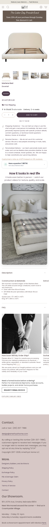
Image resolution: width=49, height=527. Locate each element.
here (18, 364)
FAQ (3, 307)
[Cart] (45, 7)
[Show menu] (3, 7)
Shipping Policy (8, 468)
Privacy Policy (7, 481)
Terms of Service (8, 485)
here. (44, 522)
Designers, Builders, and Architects (15, 463)
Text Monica (33, 2)
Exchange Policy (8, 472)
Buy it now (24, 121)
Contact (5, 490)
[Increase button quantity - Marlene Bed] (12, 115)
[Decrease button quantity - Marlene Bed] (4, 115)
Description (7, 272)
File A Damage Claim (10, 477)
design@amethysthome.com (15, 433)
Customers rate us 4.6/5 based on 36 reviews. (22, 159)
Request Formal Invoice (14, 390)
